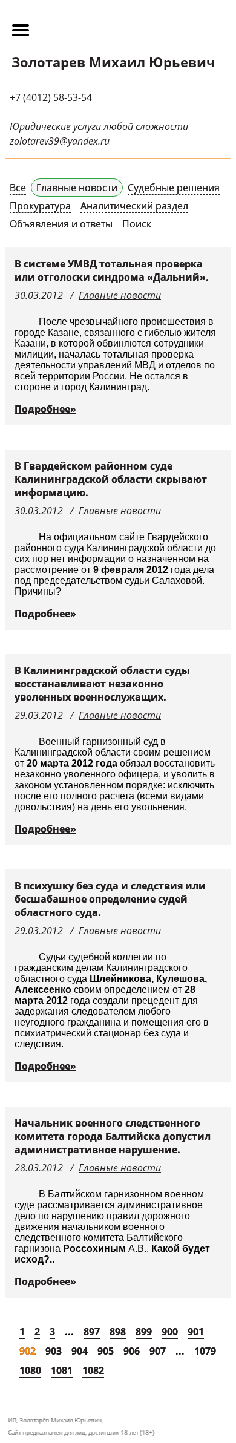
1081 (62, 1370)
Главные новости (76, 187)
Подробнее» (45, 409)
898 (118, 1331)
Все (18, 187)
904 (79, 1351)
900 (170, 1331)
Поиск (136, 224)
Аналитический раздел (134, 205)
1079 (205, 1351)
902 (27, 1351)
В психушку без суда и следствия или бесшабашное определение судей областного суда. (110, 899)
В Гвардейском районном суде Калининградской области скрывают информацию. (111, 479)
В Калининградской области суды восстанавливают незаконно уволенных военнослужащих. (102, 684)
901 (196, 1331)
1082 (93, 1370)
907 (157, 1351)
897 (92, 1331)
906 (131, 1351)
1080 (30, 1370)
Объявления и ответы (61, 224)
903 (53, 1351)
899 (144, 1331)
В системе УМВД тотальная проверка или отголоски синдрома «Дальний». (112, 270)
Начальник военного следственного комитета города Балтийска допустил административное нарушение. (113, 1136)
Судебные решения (174, 187)
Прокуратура (40, 205)
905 (105, 1351)
